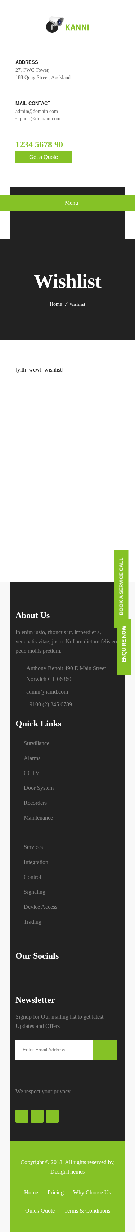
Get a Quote (43, 157)
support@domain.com (37, 118)
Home (56, 304)
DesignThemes (67, 1171)
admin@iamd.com (47, 692)
